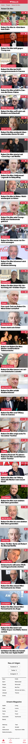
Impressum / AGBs (20, 729)
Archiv (4, 695)
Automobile (5, 716)
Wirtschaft (17, 684)
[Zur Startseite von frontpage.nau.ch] (14, 2)
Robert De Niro (16, 5)
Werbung (4, 724)
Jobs (3, 727)
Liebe (3, 708)
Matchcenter (18, 681)
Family (4, 711)
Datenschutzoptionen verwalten (8, 732)
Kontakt (17, 727)
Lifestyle (4, 692)
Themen (17, 692)
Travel (16, 713)
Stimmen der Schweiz (20, 690)
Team (16, 724)
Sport (3, 681)
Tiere (3, 713)
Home (3, 5)
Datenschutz (5, 729)
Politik (16, 679)
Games (4, 690)
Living (16, 705)
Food (16, 711)
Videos (4, 687)
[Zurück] (1, 2)
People (8, 5)
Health (4, 705)
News (3, 679)
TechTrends (18, 716)
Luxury (17, 708)
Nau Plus (17, 687)
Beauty (4, 719)
